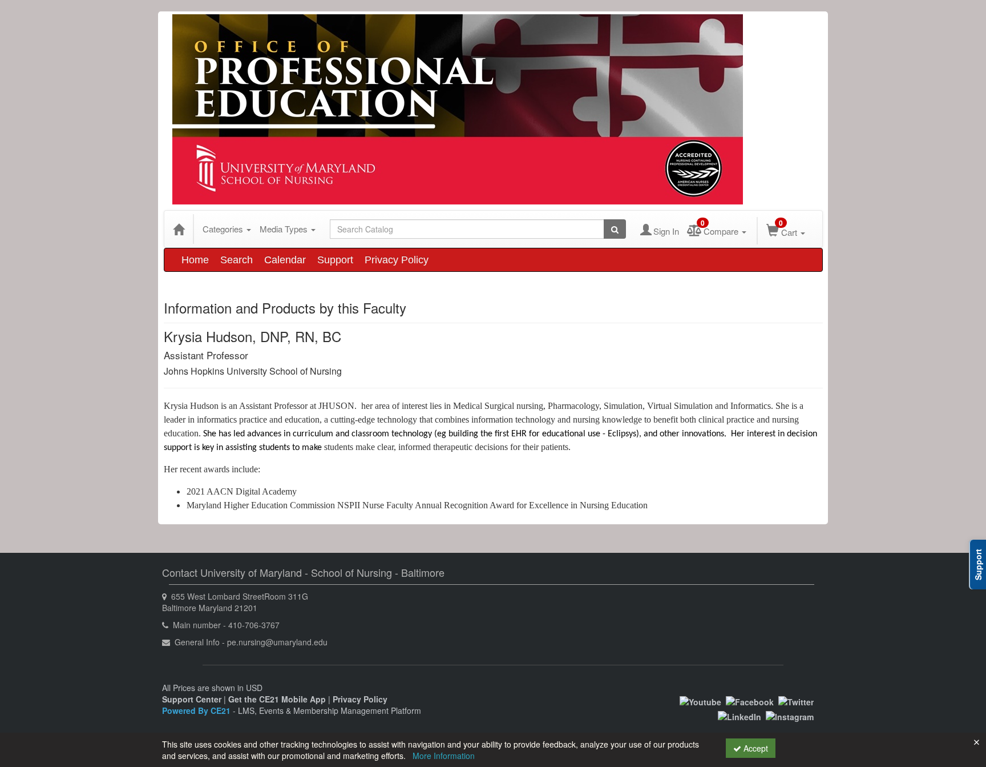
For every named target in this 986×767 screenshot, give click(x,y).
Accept (754, 748)
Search (236, 260)
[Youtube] (700, 700)
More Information (444, 755)
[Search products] (615, 229)
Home (195, 260)
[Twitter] (796, 700)
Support (335, 260)
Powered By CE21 (197, 710)
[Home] (178, 229)
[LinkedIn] (739, 715)
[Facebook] (750, 700)
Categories (224, 229)
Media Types (285, 229)
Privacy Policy (397, 260)
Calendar (285, 260)
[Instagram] (790, 715)
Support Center (191, 699)
